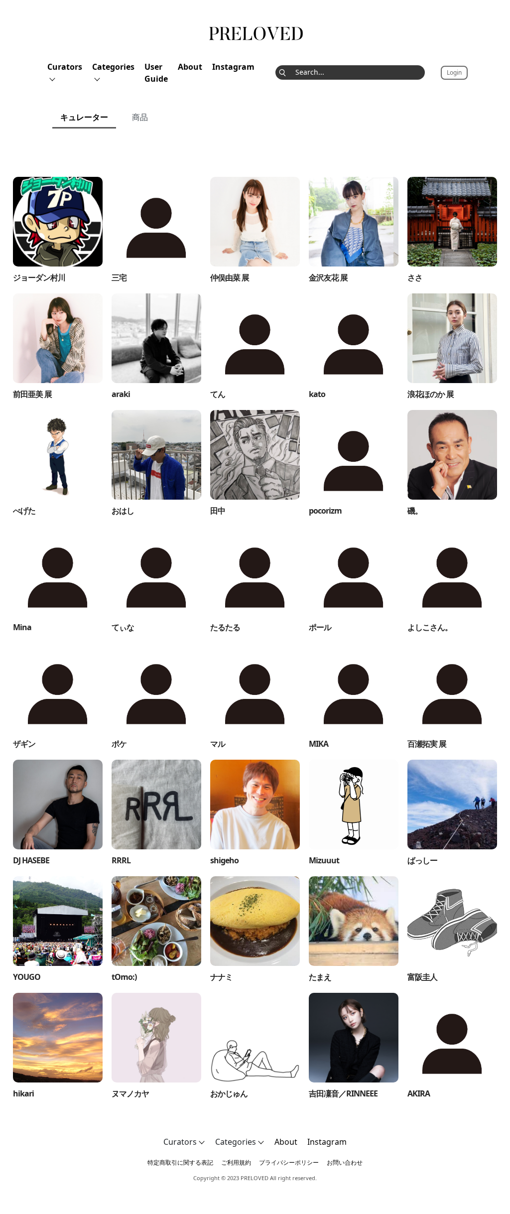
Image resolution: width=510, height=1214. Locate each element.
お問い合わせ (345, 1162)
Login (454, 72)
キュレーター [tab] (84, 117)
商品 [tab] (140, 117)
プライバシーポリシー (289, 1162)
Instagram (233, 66)
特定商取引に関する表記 (180, 1162)
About (190, 66)
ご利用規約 (236, 1162)
